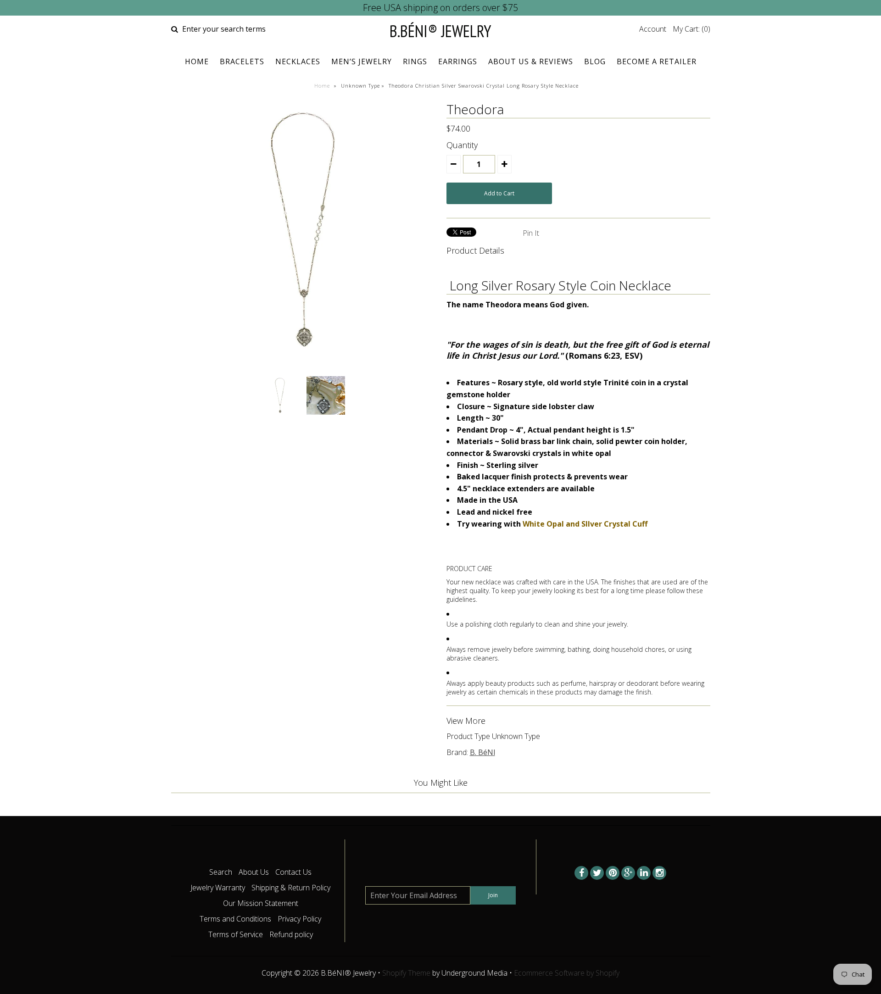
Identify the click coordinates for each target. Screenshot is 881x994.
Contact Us (293, 872)
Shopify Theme (406, 973)
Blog (595, 61)
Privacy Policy (299, 919)
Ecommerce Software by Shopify (566, 973)
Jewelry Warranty (217, 888)
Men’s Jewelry (361, 61)
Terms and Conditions (235, 919)
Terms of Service (235, 934)
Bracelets (242, 61)
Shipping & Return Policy (290, 888)
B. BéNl (482, 752)
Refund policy (291, 934)
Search (220, 872)
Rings (415, 61)
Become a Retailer (657, 61)
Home (197, 61)
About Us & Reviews (530, 61)
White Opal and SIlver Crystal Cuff (585, 524)
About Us (254, 872)
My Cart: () (691, 29)
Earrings (457, 61)
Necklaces (297, 61)
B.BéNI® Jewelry (440, 31)
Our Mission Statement (260, 903)
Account (652, 29)
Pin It (531, 233)
